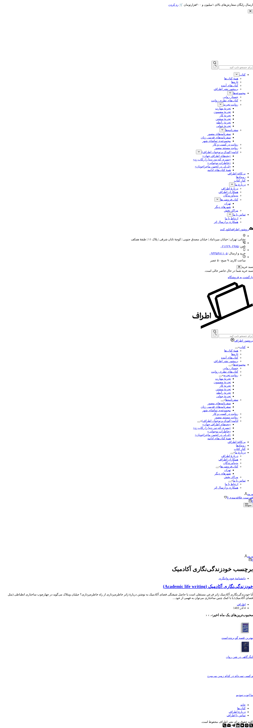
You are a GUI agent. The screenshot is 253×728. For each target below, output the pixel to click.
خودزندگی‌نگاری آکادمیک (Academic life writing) (208, 586)
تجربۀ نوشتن (223, 389)
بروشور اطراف (243, 340)
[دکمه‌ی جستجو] (215, 333)
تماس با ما (239, 480)
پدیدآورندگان (230, 463)
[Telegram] (233, 726)
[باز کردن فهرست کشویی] (236, 348)
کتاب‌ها (241, 708)
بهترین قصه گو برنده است (237, 637)
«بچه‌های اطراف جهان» (216, 424)
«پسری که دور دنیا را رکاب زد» (212, 427)
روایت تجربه (230, 375)
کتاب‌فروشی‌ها (229, 466)
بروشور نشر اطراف (226, 361)
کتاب (242, 347)
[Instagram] (246, 726)
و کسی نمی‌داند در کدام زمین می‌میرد (230, 676)
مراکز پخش (231, 477)
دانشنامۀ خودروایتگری (232, 578)
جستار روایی (230, 368)
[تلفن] (224, 726)
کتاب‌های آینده (229, 357)
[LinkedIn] (237, 726)
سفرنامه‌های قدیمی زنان (216, 406)
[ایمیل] (228, 726)
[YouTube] (242, 726)
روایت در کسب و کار (225, 413)
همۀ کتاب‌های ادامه (219, 438)
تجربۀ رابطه (223, 392)
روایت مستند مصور (226, 417)
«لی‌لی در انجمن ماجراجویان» (213, 434)
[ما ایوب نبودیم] (245, 691)
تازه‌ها (234, 354)
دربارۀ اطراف (229, 456)
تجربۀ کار (225, 385)
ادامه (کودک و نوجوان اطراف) (220, 420)
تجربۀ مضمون (222, 382)
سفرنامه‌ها (231, 399)
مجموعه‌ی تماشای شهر (216, 410)
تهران (227, 470)
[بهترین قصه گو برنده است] (245, 634)
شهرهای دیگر (222, 473)
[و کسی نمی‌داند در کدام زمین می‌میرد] (245, 672)
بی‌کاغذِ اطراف (237, 441)
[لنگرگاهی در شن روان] (245, 653)
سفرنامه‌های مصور (219, 403)
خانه (243, 704)
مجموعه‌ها (239, 364)
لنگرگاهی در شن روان (239, 656)
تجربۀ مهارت (223, 378)
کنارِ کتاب (240, 449)
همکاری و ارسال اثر (226, 487)
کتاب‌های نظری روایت (224, 371)
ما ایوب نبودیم (244, 695)
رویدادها (241, 445)
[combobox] (236, 336)
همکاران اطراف (228, 459)
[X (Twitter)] (251, 726)
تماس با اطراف (236, 715)
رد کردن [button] (173, 4)
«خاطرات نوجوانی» (219, 431)
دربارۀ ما (240, 452)
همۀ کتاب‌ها (231, 350)
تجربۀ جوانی (223, 396)
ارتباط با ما (231, 484)
